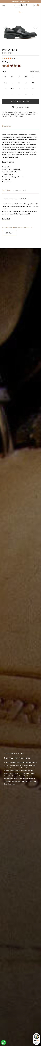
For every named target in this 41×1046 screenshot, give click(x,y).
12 (33, 89)
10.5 (12, 89)
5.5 (12, 76)
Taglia (4, 71)
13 (12, 95)
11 (19, 89)
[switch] (36, 1043)
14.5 (33, 95)
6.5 (26, 76)
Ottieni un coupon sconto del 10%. (20, 1)
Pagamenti (17, 190)
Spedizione (6, 190)
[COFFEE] (4, 65)
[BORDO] (11, 65)
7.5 (5, 83)
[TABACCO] (7, 65)
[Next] (35, 26)
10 (5, 89)
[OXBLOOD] (19, 65)
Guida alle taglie (34, 71)
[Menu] (3, 5)
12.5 (5, 95)
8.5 (19, 83)
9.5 (33, 83)
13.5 (19, 95)
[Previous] (5, 26)
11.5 (26, 89)
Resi (24, 190)
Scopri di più (6, 219)
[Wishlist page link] (34, 5)
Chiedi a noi (9, 233)
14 (26, 95)
